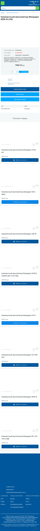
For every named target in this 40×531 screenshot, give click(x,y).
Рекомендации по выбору (16, 504)
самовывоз (25, 55)
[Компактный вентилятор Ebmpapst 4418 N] (20, 378)
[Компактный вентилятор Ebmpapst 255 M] (20, 215)
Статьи (27, 501)
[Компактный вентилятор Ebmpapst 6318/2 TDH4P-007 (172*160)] (20, 254)
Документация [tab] (20, 99)
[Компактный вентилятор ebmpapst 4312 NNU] (20, 173)
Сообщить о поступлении (20, 202)
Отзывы (2, 501)
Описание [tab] (20, 94)
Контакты (3, 504)
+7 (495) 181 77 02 (33, 2)
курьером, (18, 55)
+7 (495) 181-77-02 (15, 60)
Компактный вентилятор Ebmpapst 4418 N (19, 397)
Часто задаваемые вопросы (16, 507)
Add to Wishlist (37, 143)
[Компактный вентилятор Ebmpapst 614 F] (20, 296)
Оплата (12, 501)
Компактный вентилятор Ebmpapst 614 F (18, 315)
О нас (2, 498)
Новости (27, 498)
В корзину (24, 71)
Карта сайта (28, 504)
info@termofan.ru (33, 4)
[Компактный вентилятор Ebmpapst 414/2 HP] (20, 131)
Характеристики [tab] (20, 89)
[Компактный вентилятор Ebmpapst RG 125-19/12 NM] (20, 417)
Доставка (12, 498)
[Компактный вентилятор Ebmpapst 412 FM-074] (20, 336)
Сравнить (33, 144)
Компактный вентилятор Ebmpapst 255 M (18, 234)
